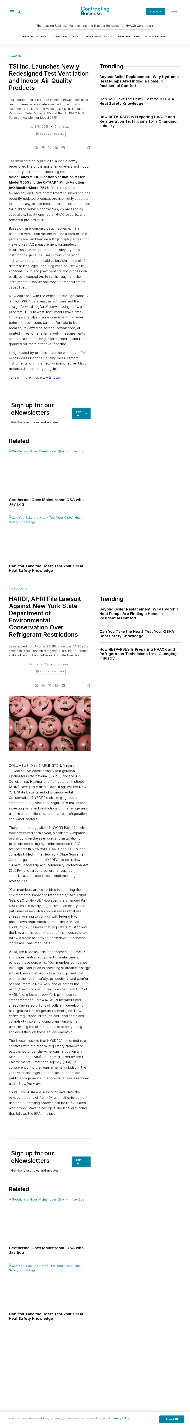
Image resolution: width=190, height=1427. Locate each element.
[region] (95, 1419)
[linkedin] (43, 148)
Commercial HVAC (67, 36)
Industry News (156, 36)
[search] (19, 11)
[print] (89, 148)
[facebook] (36, 148)
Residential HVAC (35, 36)
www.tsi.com (50, 377)
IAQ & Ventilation (99, 36)
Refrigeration (128, 36)
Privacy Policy (121, 1418)
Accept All (172, 1419)
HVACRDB (15, 56)
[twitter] (50, 148)
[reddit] (56, 148)
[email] (63, 148)
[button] (11, 11)
